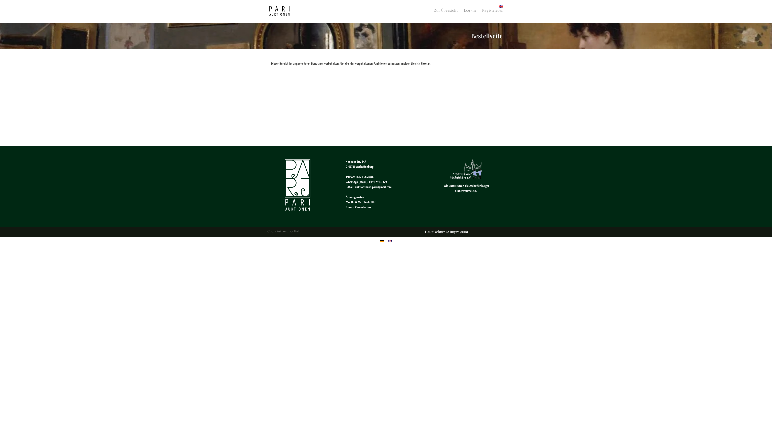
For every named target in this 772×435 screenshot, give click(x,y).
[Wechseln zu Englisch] (501, 6)
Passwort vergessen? (386, 136)
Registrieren (409, 124)
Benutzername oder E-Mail (358, 77)
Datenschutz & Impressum (446, 231)
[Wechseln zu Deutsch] (382, 240)
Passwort (348, 94)
